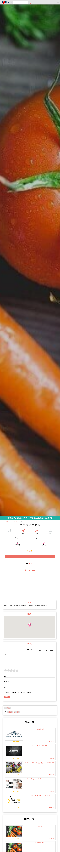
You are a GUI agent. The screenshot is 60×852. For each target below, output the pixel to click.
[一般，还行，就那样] (11, 671)
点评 (30, 556)
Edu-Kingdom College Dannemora (39, 779)
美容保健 (10, 712)
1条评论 (52, 741)
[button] (30, 624)
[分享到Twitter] (29, 571)
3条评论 (52, 838)
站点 (5, 687)
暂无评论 (30, 551)
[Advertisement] (30, 587)
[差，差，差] (8, 671)
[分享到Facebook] (26, 571)
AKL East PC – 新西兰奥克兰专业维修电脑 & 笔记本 (40, 763)
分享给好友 (31, 563)
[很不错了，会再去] (14, 671)
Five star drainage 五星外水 (40, 795)
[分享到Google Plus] (33, 571)
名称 (5, 676)
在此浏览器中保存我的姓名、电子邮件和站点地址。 (19, 692)
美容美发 (16, 712)
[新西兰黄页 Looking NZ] (7, 3)
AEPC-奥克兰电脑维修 (40, 745)
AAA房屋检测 (40, 729)
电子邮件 (6, 682)
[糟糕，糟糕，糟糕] (5, 671)
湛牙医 (40, 826)
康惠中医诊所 (39, 843)
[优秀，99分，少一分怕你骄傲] (17, 671)
